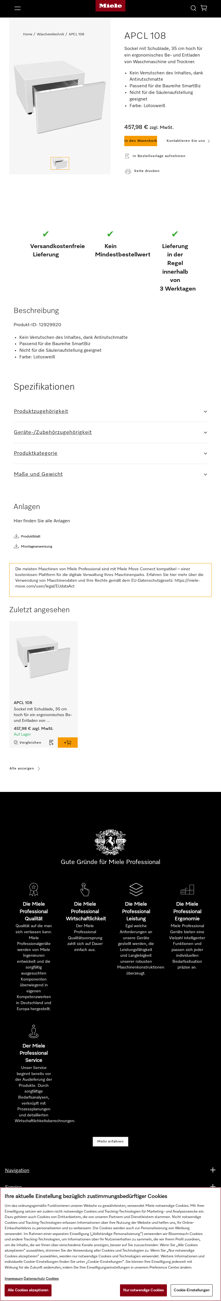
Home (27, 34)
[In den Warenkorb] (68, 742)
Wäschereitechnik (50, 34)
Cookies (52, 1279)
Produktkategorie (36, 453)
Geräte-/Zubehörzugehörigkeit (53, 432)
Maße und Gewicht (38, 474)
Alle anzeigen (21, 768)
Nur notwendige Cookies (143, 1290)
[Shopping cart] (203, 9)
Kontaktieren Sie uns (186, 141)
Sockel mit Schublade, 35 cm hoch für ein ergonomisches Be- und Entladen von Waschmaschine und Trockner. (43, 715)
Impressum (14, 1279)
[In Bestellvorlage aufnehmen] (51, 742)
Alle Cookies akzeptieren (28, 1290)
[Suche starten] (193, 8)
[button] (43, 8)
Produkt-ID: (26, 325)
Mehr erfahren (110, 1141)
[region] (110, 1244)
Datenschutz (34, 1279)
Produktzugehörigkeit (41, 411)
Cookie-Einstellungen (191, 1290)
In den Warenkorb (140, 141)
